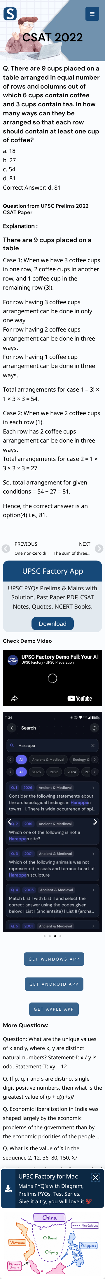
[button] (9, 822)
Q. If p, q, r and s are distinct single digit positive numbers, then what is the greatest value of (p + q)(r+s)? (52, 1087)
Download (52, 624)
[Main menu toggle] (92, 14)
